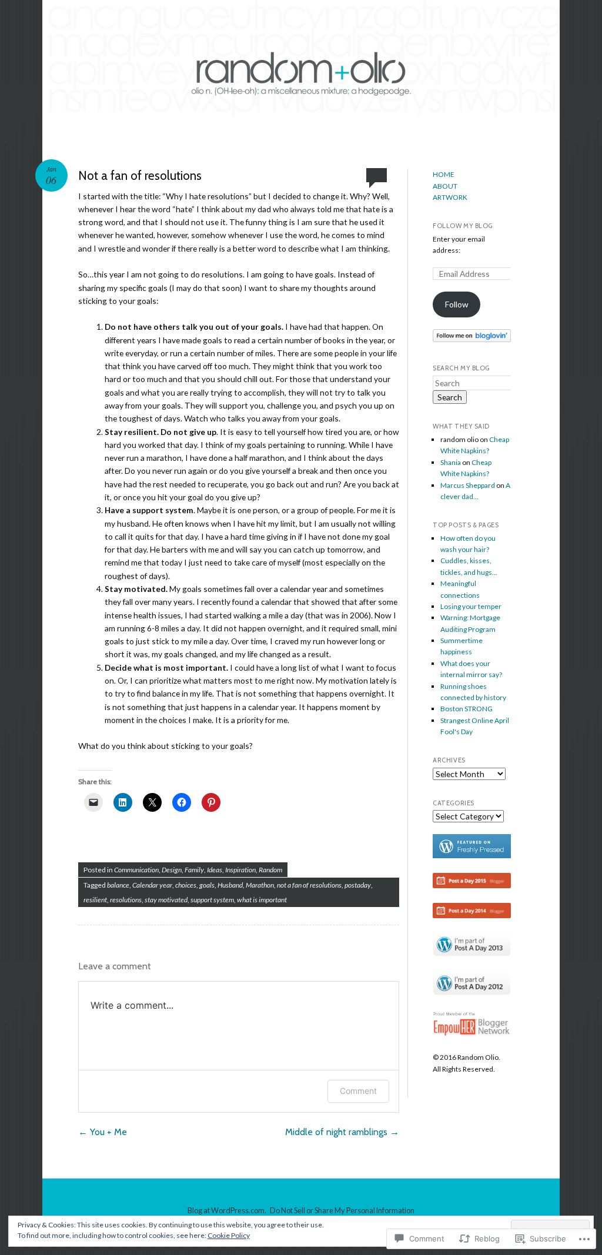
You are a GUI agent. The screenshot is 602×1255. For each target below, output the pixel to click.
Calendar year (152, 885)
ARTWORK (450, 197)
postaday (358, 885)
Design (172, 869)
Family (194, 869)
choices (185, 885)
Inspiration (240, 869)
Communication (136, 869)
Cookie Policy (229, 1235)
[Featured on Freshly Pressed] (472, 855)
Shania (450, 462)
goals (207, 885)
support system (212, 899)
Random (270, 869)
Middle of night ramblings (342, 1131)
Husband (230, 885)
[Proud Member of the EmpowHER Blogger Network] (472, 1034)
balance (118, 885)
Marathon (260, 885)
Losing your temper (470, 606)
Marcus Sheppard (467, 485)
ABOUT (445, 186)
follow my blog (463, 226)
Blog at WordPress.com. (227, 1210)
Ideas (214, 869)
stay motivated (166, 899)
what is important (262, 899)
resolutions (126, 899)
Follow (457, 304)
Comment (358, 1091)
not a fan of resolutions (309, 885)
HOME (443, 174)
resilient (95, 899)
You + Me (102, 1131)
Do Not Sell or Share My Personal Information (342, 1210)
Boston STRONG (466, 708)
